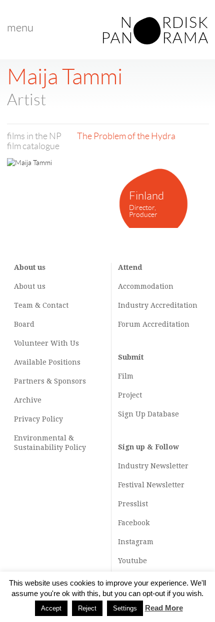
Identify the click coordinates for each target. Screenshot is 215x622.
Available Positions (47, 362)
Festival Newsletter (151, 485)
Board (24, 324)
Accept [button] (51, 608)
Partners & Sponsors (50, 381)
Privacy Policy (38, 419)
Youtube (132, 561)
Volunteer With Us (46, 343)
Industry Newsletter (153, 466)
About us (30, 286)
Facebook (134, 523)
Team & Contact (41, 305)
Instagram (136, 542)
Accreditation (174, 305)
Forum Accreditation (154, 324)
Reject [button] (87, 608)
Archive (28, 400)
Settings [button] (125, 608)
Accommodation (146, 286)
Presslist (133, 504)
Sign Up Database (148, 414)
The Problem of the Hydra (126, 136)
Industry (133, 305)
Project (130, 395)
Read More (164, 608)
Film (126, 376)
